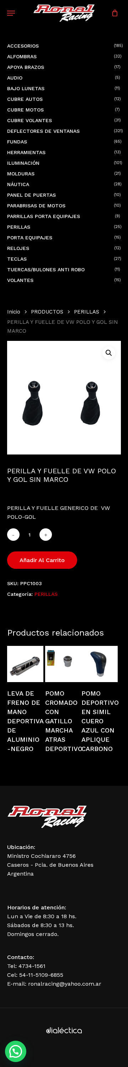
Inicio (13, 312)
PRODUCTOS (47, 312)
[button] (108, 353)
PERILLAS (86, 312)
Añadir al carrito (42, 560)
